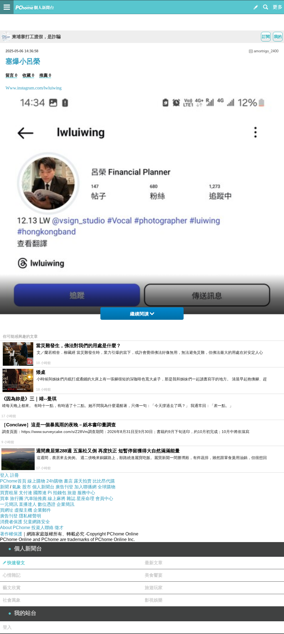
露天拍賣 (83, 481)
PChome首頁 (13, 481)
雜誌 (71, 498)
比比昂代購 (104, 481)
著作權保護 (11, 534)
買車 (4, 498)
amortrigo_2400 (266, 51)
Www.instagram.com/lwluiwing (34, 88)
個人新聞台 (43, 486)
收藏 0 (28, 75)
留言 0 (11, 75)
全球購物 (106, 486)
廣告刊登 (64, 486)
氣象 (16, 486)
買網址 (6, 510)
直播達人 (28, 504)
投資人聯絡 (42, 527)
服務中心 (86, 492)
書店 (68, 481)
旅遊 (71, 492)
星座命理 (85, 498)
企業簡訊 (65, 504)
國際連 (40, 492)
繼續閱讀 (139, 313)
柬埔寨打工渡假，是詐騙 (36, 36)
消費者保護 (11, 521)
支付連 (25, 492)
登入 (4, 475)
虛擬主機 (23, 510)
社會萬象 (12, 600)
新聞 (4, 486)
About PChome (15, 527)
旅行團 (16, 498)
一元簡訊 (9, 504)
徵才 (59, 527)
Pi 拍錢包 (57, 492)
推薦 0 (45, 75)
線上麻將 (56, 498)
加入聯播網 (85, 486)
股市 (26, 486)
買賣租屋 (9, 492)
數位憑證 (46, 504)
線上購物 (36, 481)
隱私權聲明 (30, 516)
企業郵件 (42, 510)
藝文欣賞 (12, 587)
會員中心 (104, 498)
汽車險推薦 (35, 498)
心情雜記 (12, 575)
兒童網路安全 (36, 521)
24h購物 (54, 481)
